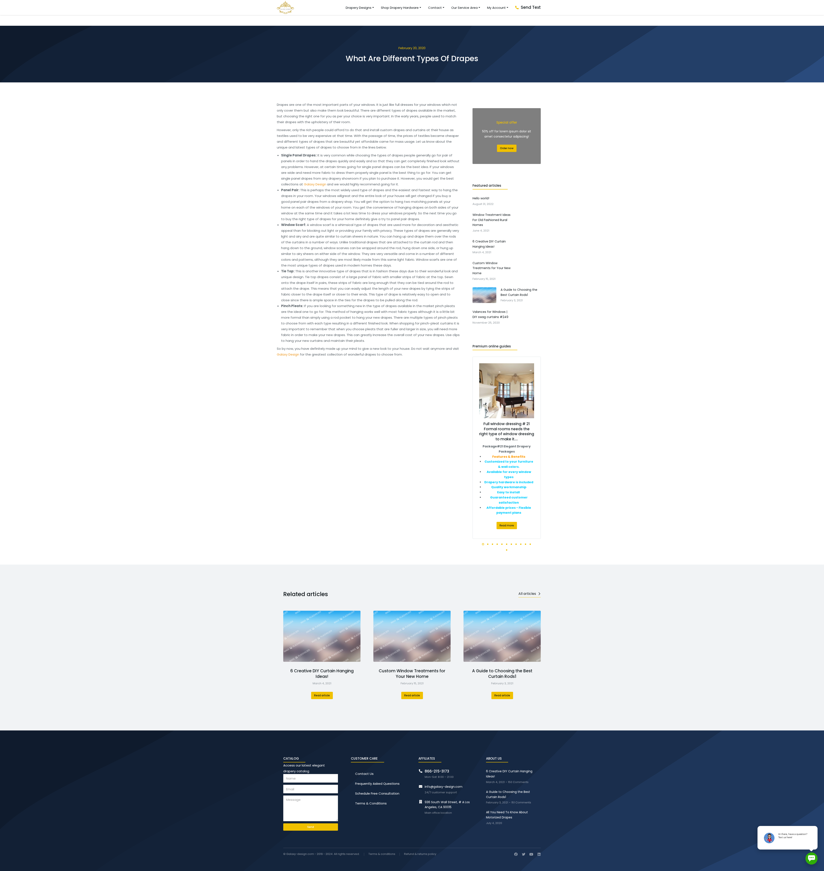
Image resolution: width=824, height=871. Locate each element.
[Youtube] (531, 854)
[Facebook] (516, 854)
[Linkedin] (539, 854)
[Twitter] (523, 854)
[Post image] (321, 636)
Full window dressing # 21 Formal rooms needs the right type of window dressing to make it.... (506, 431)
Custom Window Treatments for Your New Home (412, 674)
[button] (483, 544)
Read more (507, 525)
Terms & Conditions (371, 803)
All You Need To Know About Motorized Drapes (507, 814)
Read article (322, 695)
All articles (527, 593)
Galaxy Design (315, 184)
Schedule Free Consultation (377, 793)
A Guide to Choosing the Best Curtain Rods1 (502, 674)
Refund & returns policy (420, 854)
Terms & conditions (381, 854)
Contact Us (364, 773)
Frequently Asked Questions (377, 783)
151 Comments (521, 802)
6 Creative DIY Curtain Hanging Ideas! (322, 674)
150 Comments (518, 782)
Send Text (531, 7)
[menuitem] (360, 7)
